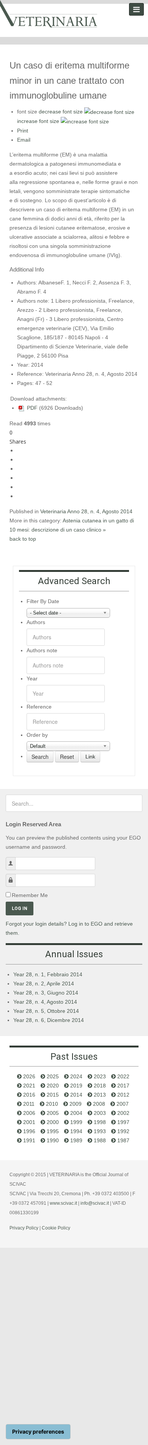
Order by (37, 735)
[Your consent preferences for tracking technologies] (38, 1431)
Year (32, 678)
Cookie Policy (56, 1228)
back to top (22, 539)
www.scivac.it (63, 1203)
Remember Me (30, 895)
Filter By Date (43, 601)
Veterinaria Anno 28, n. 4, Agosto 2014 (86, 511)
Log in (19, 908)
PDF (31, 408)
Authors (36, 622)
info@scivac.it (94, 1203)
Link (90, 757)
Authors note (42, 650)
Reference (39, 707)
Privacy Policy (23, 1228)
